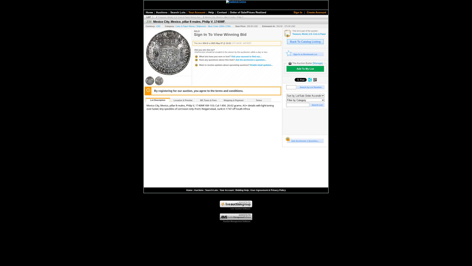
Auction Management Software (236, 221)
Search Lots (177, 12)
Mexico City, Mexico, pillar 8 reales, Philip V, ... (225, 17)
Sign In (298, 12)
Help (211, 12)
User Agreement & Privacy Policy (268, 190)
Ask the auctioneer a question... (232, 60)
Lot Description (157, 100)
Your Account (196, 12)
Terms (259, 100)
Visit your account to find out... (230, 56)
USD (158, 26)
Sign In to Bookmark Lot (305, 54)
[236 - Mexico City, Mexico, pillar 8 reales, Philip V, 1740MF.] (149, 84)
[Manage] (317, 63)
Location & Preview (183, 100)
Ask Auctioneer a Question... (305, 141)
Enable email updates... (236, 65)
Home (149, 12)
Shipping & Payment (234, 100)
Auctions (161, 12)
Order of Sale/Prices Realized (248, 12)
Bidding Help (242, 190)
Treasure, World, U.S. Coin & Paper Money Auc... (180, 17)
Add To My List (305, 68)
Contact (222, 12)
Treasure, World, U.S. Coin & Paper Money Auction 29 (309, 34)
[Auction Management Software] (236, 219)
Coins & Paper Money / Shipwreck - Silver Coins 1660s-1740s (203, 26)
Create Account (316, 12)
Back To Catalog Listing (305, 41)
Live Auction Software (240, 209)
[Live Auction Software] (236, 206)
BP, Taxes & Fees (208, 100)
